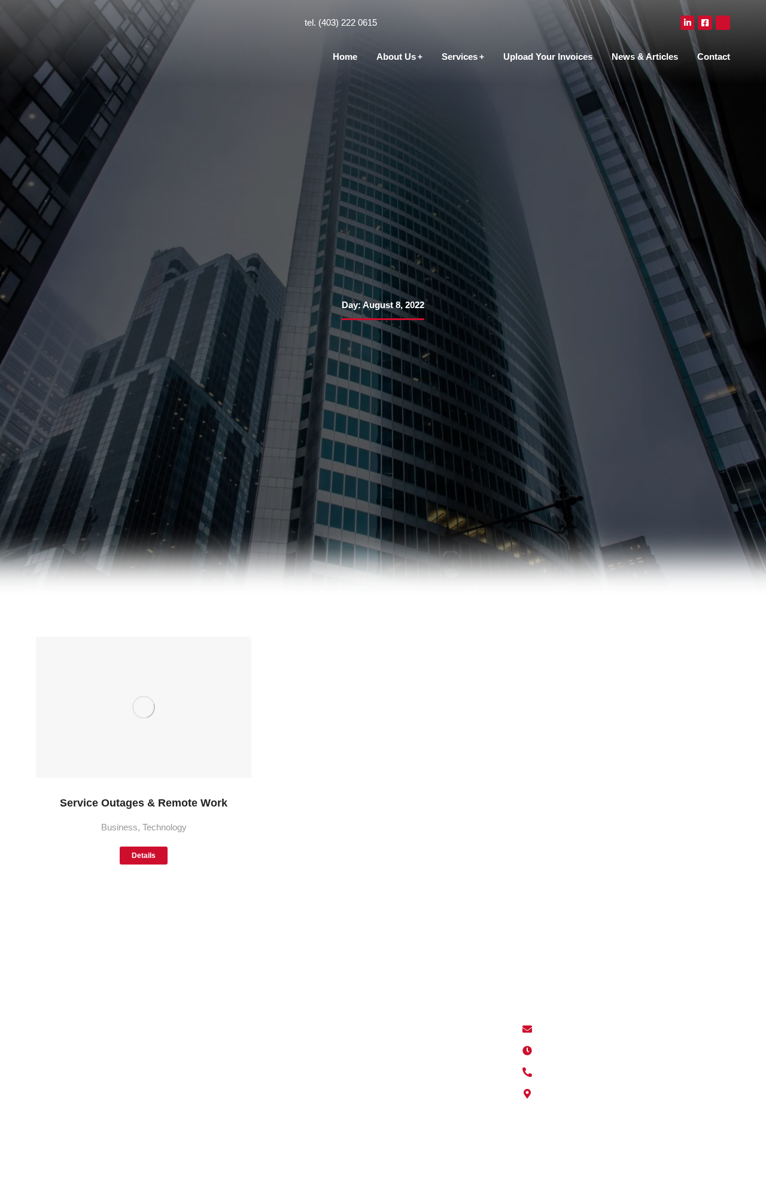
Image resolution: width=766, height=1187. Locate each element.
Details (144, 855)
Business (119, 827)
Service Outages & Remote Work (143, 803)
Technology (164, 827)
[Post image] (143, 707)
